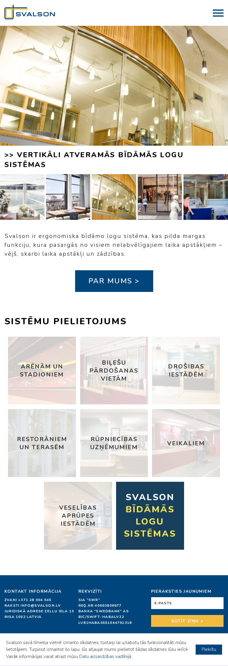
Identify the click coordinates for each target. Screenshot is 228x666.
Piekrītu (209, 649)
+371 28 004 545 (34, 599)
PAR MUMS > (114, 281)
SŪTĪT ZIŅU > (187, 621)
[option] (114, 100)
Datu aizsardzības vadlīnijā (105, 656)
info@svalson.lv (40, 605)
